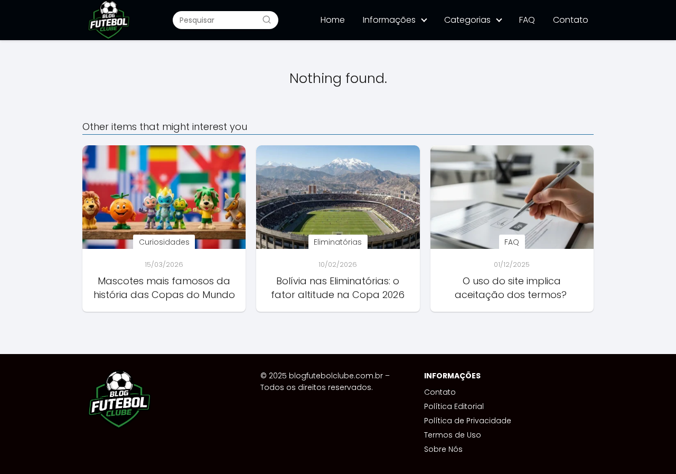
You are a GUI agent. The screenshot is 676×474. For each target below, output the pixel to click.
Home (333, 20)
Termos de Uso (452, 435)
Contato (570, 20)
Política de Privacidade (467, 420)
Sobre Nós (443, 449)
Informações (389, 20)
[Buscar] (267, 19)
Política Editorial (454, 406)
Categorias (467, 20)
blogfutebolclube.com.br (336, 375)
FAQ (527, 20)
